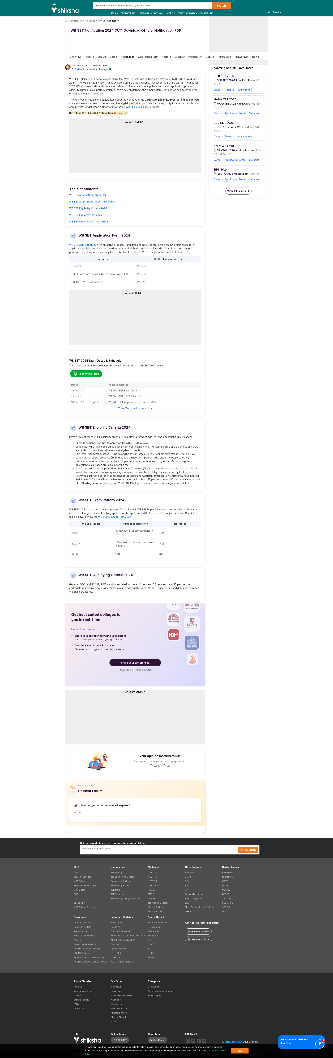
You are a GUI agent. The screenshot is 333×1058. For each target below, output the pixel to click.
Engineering (116, 872)
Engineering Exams (120, 885)
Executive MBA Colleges (85, 885)
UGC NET (227, 890)
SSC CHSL (227, 903)
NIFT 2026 (116, 953)
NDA (224, 911)
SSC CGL (226, 898)
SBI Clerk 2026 (224, 146)
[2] (319, 1043)
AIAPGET (152, 898)
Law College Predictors (85, 944)
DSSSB (225, 894)
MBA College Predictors (85, 907)
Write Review (159, 1040)
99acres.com (117, 1004)
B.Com (188, 877)
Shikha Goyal (81, 69)
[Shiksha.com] (66, 8)
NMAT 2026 (116, 922)
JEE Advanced (118, 894)
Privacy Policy (207, 1050)
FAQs (76, 1004)
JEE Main (115, 890)
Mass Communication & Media (199, 907)
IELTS (150, 953)
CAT (76, 894)
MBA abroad (154, 931)
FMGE (151, 894)
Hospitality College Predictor (87, 949)
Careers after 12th (82, 922)
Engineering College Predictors (125, 898)
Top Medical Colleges (158, 903)
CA (186, 890)
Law (187, 903)
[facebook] (199, 1041)
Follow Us (191, 1033)
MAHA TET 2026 (225, 99)
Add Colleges (154, 995)
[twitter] (204, 1041)
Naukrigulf (116, 1000)
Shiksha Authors (81, 1000)
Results (229, 89)
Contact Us (79, 1008)
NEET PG (152, 877)
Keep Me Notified (88, 373)
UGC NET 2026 (224, 123)
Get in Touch (118, 1034)
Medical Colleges (156, 907)
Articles (77, 940)
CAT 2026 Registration (121, 931)
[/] (66, 20)
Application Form (235, 113)
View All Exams (236, 190)
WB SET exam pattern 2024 (114, 516)
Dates (217, 89)
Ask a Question (81, 931)
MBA (76, 872)
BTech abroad (154, 927)
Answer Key (245, 89)
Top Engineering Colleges (123, 877)
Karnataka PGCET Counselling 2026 (128, 936)
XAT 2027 (115, 927)
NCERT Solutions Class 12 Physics (90, 962)
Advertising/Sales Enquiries (161, 991)
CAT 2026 (115, 944)
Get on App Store (200, 939)
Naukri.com (116, 991)
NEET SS (152, 881)
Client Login (153, 987)
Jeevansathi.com (119, 1008)
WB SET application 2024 (84, 244)
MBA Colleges (80, 881)
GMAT (151, 944)
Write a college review (84, 936)
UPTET (225, 885)
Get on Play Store (200, 931)
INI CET (151, 890)
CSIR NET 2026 (224, 76)
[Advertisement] (135, 148)
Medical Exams (155, 911)
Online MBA (79, 903)
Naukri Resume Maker (121, 995)
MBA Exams (79, 890)
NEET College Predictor (122, 962)
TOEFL (151, 957)
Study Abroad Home (157, 922)
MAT (76, 898)
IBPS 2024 (221, 169)
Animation (190, 872)
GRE (150, 940)
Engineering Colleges (121, 881)
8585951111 (121, 1040)
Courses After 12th (82, 927)
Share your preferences (135, 662)
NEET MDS (153, 885)
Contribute (154, 1034)
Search (221, 5)
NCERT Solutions (82, 953)
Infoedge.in (116, 987)
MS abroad (153, 936)
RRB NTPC (227, 877)
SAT (150, 949)
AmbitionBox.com (119, 1013)
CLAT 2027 (116, 957)
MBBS (188, 911)
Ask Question (248, 849)
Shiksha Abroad (118, 1017)
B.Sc (187, 881)
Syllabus (254, 113)
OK (240, 1050)
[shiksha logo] (88, 1038)
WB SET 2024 (134, 106)
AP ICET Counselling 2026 (123, 940)
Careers (77, 995)
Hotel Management (194, 898)
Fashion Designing (194, 894)
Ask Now (286, 1043)
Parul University (118, 949)
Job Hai (114, 1021)
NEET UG (152, 872)
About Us (78, 987)
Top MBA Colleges (82, 877)
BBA (187, 885)
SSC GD (226, 907)
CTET (225, 881)
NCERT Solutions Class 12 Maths (89, 957)
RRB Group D (228, 872)
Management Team (83, 991)
